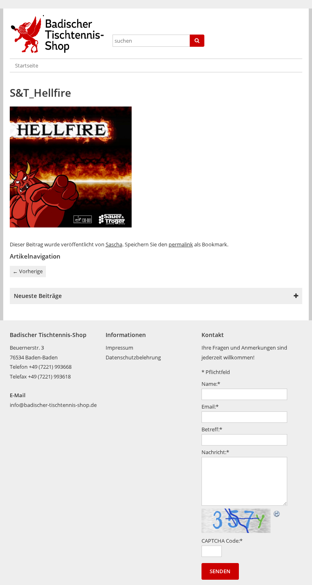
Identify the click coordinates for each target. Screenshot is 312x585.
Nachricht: (215, 452)
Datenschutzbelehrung (133, 357)
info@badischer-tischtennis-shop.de (53, 405)
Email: (210, 406)
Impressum (119, 347)
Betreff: (212, 429)
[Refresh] (277, 513)
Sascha (114, 244)
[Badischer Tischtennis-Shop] (58, 34)
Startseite (26, 65)
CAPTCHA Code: (222, 540)
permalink (181, 244)
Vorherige (28, 271)
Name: (211, 383)
